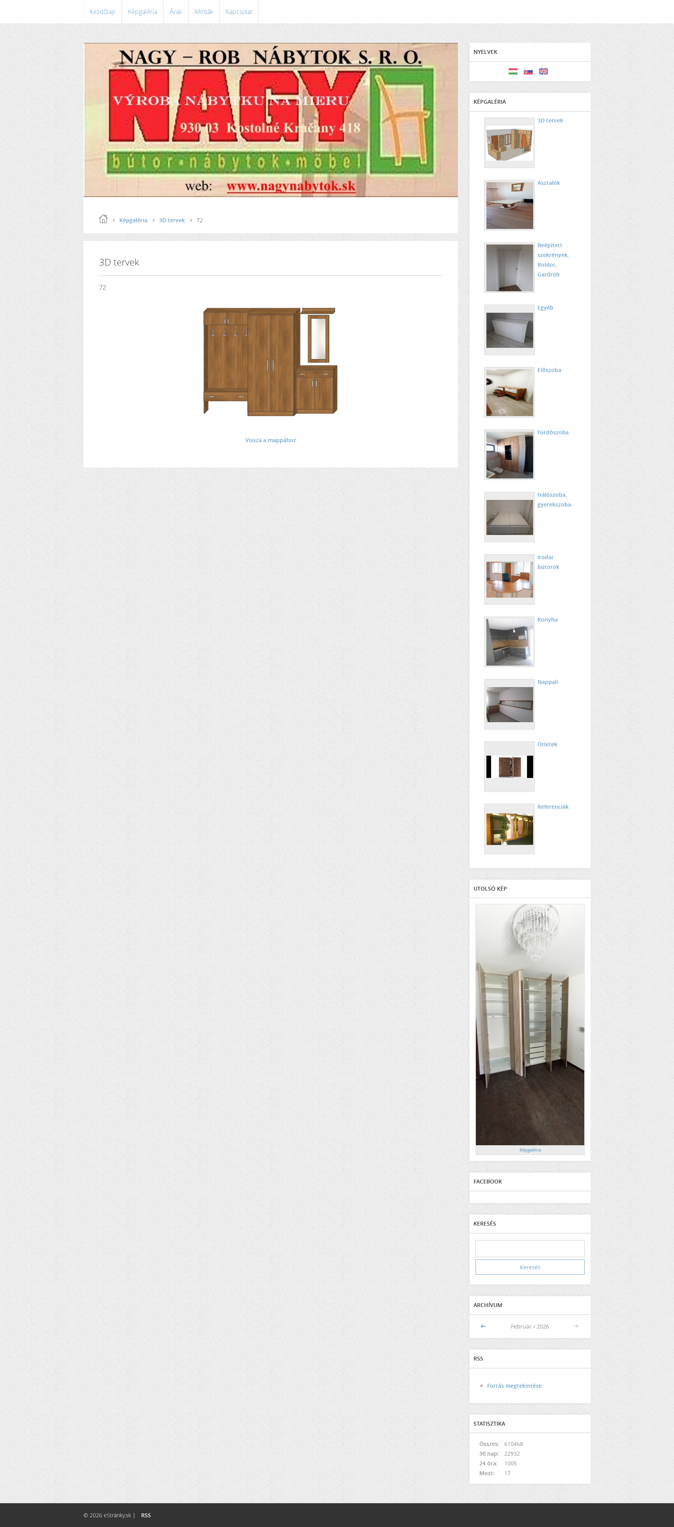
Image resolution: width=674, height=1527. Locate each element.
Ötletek (547, 744)
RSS (146, 1515)
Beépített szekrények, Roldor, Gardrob (553, 259)
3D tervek (172, 220)
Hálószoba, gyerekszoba (554, 499)
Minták (204, 11)
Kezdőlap (102, 11)
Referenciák (553, 806)
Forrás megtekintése (514, 1385)
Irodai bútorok (548, 561)
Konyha (547, 619)
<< (484, 1326)
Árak (176, 11)
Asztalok (548, 182)
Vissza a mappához (270, 440)
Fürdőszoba (553, 432)
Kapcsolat (239, 11)
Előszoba (549, 370)
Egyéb (545, 307)
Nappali (547, 682)
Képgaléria (142, 11)
